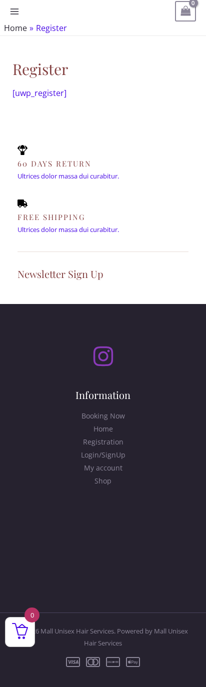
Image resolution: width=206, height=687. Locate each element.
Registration (103, 441)
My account (103, 467)
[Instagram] (103, 356)
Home (103, 429)
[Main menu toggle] (14, 11)
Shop (103, 481)
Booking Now (103, 415)
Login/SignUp (103, 455)
